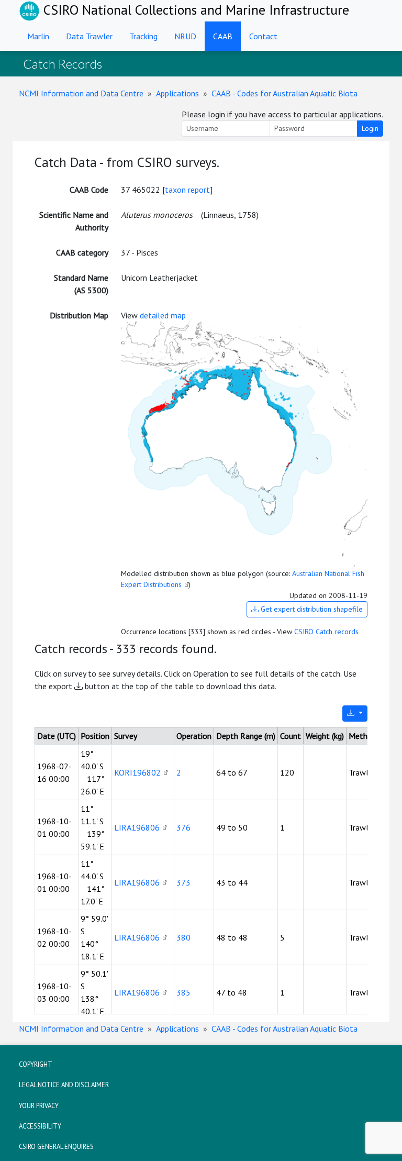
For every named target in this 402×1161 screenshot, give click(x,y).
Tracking (143, 36)
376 (183, 827)
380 (183, 937)
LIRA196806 (137, 827)
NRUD (185, 36)
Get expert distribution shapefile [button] (311, 609)
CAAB (222, 36)
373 (183, 882)
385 (183, 992)
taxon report (187, 189)
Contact (263, 36)
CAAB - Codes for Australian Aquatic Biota (284, 93)
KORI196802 (137, 772)
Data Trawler (89, 36)
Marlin (38, 36)
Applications (177, 93)
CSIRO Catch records (326, 631)
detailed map (163, 315)
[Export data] (354, 713)
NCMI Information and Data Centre (81, 93)
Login (370, 128)
